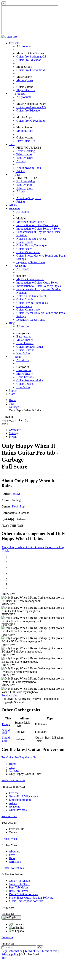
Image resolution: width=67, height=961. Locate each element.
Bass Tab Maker (18, 887)
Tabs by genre (24, 157)
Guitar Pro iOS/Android (30, 70)
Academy (14, 208)
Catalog (13, 433)
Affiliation (15, 861)
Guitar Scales (24, 248)
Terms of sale (50, 951)
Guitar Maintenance (28, 252)
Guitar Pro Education (28, 59)
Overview (15, 429)
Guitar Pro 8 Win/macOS (31, 56)
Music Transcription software (26, 901)
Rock (15, 506)
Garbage (15, 493)
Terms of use (32, 951)
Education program (20, 799)
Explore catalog (25, 151)
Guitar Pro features (12, 868)
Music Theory (24, 339)
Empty (6, 724)
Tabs (12, 144)
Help (12, 858)
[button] (6, 695)
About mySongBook (28, 167)
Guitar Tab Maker (19, 880)
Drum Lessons (25, 343)
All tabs (20, 161)
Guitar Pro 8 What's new (23, 796)
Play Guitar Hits (25, 90)
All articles (22, 326)
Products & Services (13, 780)
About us (14, 851)
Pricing (20, 171)
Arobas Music (9, 838)
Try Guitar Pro (10, 757)
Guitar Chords (24, 242)
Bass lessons (23, 336)
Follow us (7, 937)
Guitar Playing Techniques (32, 245)
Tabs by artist (24, 154)
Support (13, 390)
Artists (13, 205)
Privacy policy (10, 954)
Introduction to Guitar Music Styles (37, 225)
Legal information (12, 951)
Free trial (14, 793)
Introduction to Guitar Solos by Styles (38, 228)
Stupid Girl (6, 731)
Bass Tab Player (18, 890)
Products (14, 43)
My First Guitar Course (30, 221)
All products (23, 46)
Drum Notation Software (23, 894)
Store (12, 393)
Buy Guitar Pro (28, 757)
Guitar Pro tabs (18, 809)
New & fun (23, 353)
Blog (12, 323)
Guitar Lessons (25, 350)
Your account (9, 816)
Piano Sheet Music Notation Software (31, 897)
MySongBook (24, 80)
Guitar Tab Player (19, 884)
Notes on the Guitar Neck (31, 238)
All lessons (22, 211)
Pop (22, 506)
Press (12, 854)
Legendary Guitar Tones (30, 262)
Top (3, 957)
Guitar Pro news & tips (29, 346)
